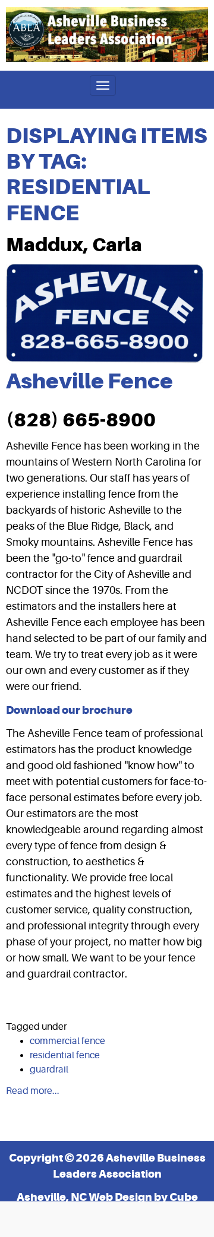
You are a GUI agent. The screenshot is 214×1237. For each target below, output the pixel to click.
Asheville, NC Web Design (84, 1197)
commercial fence (67, 1041)
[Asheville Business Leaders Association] (107, 34)
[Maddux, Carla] (104, 313)
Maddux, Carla (74, 244)
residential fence (65, 1055)
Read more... (32, 1091)
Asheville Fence (89, 381)
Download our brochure (69, 710)
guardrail (49, 1069)
